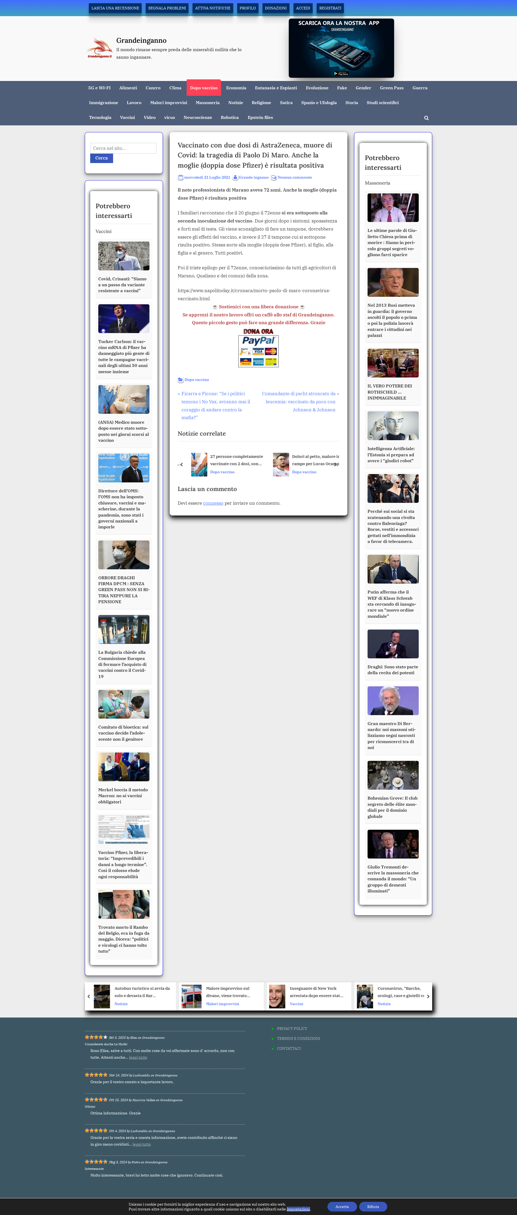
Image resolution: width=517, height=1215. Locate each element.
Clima (175, 87)
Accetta (342, 1206)
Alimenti (128, 87)
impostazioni (298, 1209)
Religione (261, 102)
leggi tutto (138, 1057)
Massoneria (208, 102)
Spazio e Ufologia (319, 102)
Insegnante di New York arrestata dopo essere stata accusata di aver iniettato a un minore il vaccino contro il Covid (229, 992)
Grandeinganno (141, 40)
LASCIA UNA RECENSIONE (115, 7)
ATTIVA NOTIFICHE (212, 7)
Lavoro (134, 102)
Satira (286, 102)
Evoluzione (317, 87)
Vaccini (127, 117)
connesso (213, 503)
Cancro (153, 87)
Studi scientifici (383, 102)
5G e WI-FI (99, 87)
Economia (236, 87)
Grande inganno (254, 177)
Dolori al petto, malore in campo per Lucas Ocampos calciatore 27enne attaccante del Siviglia (313, 460)
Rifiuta (373, 1206)
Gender (363, 87)
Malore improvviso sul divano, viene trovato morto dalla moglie (140, 992)
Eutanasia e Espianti (276, 87)
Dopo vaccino (204, 87)
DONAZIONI (276, 7)
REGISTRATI (330, 7)
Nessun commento (295, 177)
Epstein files (260, 117)
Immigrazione (103, 102)
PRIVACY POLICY (292, 1028)
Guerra (420, 87)
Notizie (235, 102)
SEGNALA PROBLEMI (167, 7)
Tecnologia (100, 117)
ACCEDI (303, 7)
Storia (351, 102)
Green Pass (392, 87)
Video (150, 117)
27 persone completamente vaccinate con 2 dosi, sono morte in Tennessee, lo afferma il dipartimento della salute (232, 460)
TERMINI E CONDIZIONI (298, 1038)
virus (169, 117)
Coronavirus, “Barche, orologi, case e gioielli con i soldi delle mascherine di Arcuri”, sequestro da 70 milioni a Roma (316, 992)
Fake (342, 87)
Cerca (101, 158)
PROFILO (248, 7)
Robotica (230, 117)
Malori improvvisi (168, 102)
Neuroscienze (198, 117)
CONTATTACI (289, 1048)
